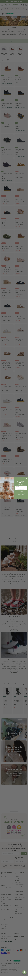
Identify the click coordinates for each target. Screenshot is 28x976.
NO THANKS (21, 491)
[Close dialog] (27, 478)
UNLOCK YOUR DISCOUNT (21, 489)
